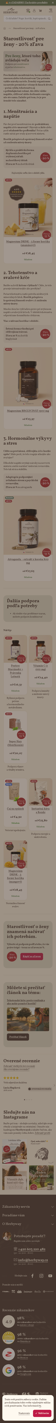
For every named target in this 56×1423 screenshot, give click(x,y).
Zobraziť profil (42, 1133)
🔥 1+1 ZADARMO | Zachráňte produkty (26, 2)
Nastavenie (24, 1413)
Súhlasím (43, 1413)
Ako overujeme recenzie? (16, 1069)
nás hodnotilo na (31, 1323)
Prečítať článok (18, 1037)
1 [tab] (24, 1099)
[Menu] (50, 10)
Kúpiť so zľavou (32, 956)
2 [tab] (26, 1099)
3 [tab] (29, 1099)
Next (54, 1085)
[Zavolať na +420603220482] (28, 10)
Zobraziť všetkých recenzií (19, 1066)
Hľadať (49, 18)
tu (40, 1406)
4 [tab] (31, 1099)
